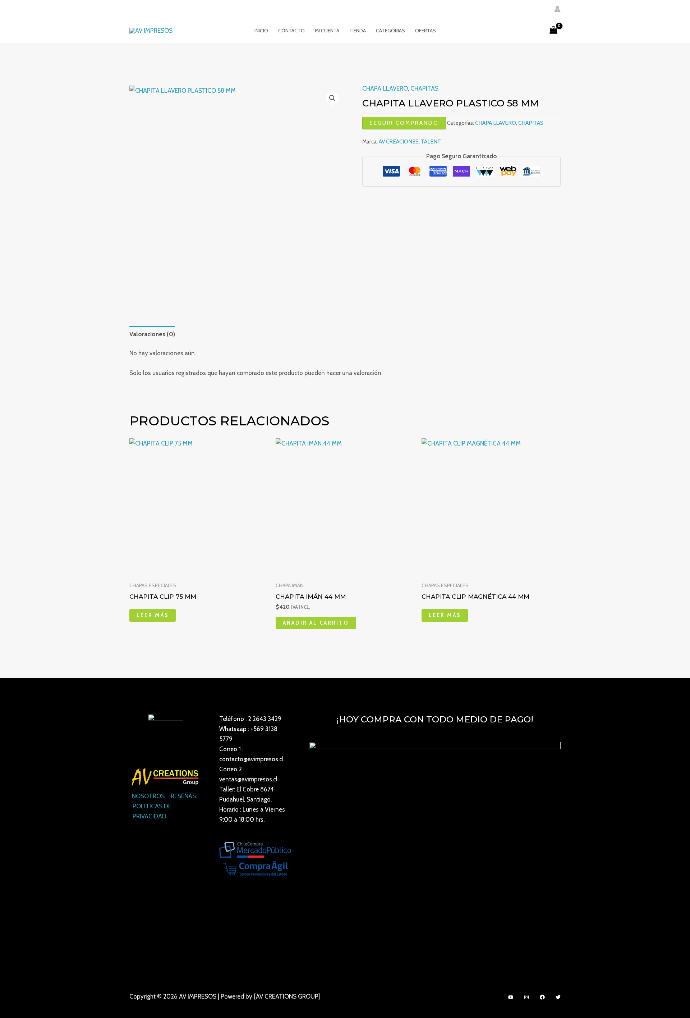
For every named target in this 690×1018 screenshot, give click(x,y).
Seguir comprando (404, 123)
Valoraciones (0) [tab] (152, 334)
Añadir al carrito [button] (316, 623)
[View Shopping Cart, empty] (553, 30)
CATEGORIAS (390, 30)
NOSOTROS (148, 796)
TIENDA (357, 30)
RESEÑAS (183, 796)
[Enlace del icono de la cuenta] (557, 9)
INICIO (261, 30)
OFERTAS (425, 30)
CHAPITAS (424, 88)
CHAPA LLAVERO (385, 88)
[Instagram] (526, 997)
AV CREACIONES (399, 141)
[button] (332, 98)
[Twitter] (558, 997)
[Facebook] (542, 997)
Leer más (153, 615)
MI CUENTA (327, 30)
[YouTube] (510, 997)
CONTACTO (291, 30)
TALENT (431, 141)
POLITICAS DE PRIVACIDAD (152, 811)
